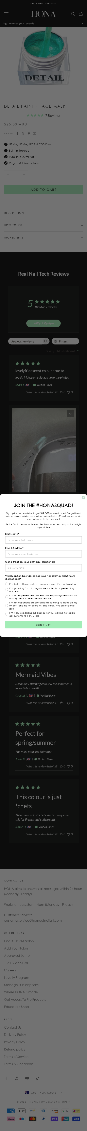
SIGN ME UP (43, 624)
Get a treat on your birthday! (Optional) (30, 561)
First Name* (12, 533)
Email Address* (14, 547)
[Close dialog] (83, 497)
